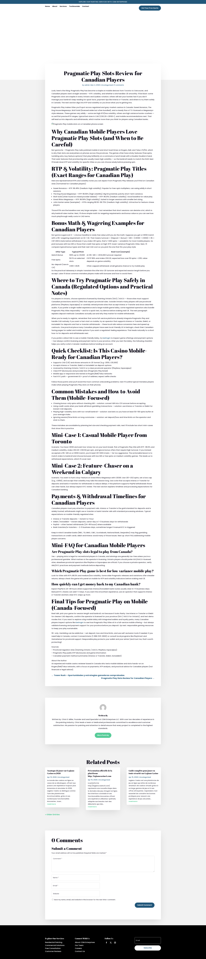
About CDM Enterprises (85, 942)
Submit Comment (144, 905)
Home (47, 6)
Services (63, 6)
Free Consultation (53, 948)
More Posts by (103, 735)
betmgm (106, 338)
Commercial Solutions (54, 945)
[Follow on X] (110, 942)
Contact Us (80, 951)
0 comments (119, 85)
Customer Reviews (53, 951)
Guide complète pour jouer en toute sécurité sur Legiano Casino (143, 772)
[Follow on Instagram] (115, 942)
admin (87, 85)
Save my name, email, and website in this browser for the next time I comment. (85, 900)
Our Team (79, 945)
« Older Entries (52, 814)
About (54, 6)
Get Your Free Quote (149, 8)
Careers (78, 948)
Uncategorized (107, 85)
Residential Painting (53, 942)
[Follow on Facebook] (106, 942)
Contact (85, 6)
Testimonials (74, 6)
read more (51, 804)
